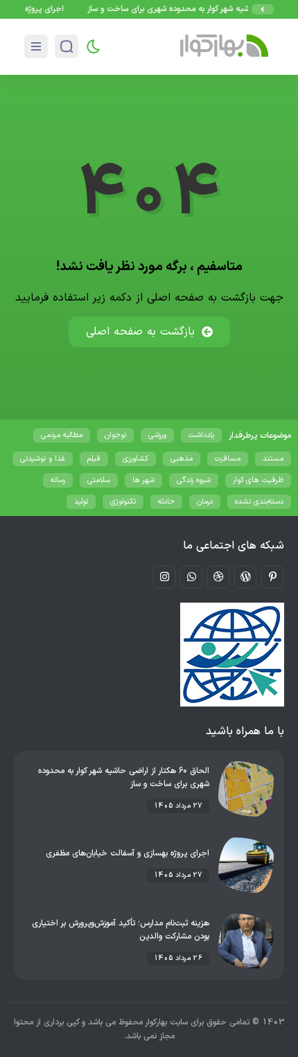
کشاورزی (135, 459)
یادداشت (201, 435)
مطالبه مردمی (61, 435)
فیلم (93, 459)
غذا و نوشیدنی (42, 459)
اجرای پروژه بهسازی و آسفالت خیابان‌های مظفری (127, 853)
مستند (273, 459)
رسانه (58, 480)
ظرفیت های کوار (258, 480)
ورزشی (157, 435)
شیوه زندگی (194, 480)
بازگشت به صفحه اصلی (140, 331)
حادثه (166, 502)
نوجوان (115, 435)
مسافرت (227, 459)
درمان (205, 502)
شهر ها (143, 480)
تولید (81, 502)
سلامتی (98, 480)
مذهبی (181, 459)
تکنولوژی (123, 502)
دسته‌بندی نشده (259, 502)
